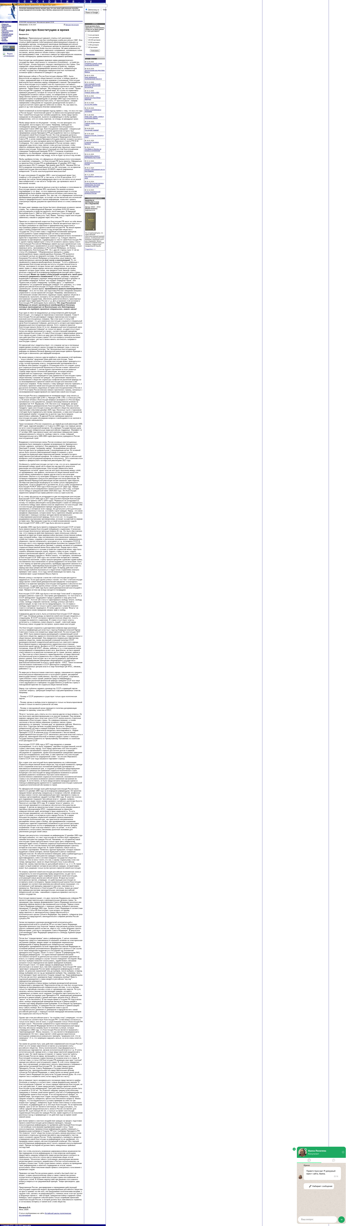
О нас (4, 39)
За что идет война (91, 104)
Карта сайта (27, 1225)
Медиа (4, 27)
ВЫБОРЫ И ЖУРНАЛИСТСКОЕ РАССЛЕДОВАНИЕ (92, 202)
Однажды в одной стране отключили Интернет (93, 64)
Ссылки (5, 37)
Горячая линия (7, 34)
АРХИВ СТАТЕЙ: (91, 59)
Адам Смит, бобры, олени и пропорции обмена (94, 117)
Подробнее (90, 249)
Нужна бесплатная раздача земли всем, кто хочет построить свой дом (94, 184)
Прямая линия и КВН (92, 92)
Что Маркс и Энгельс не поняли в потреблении (93, 149)
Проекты (5, 32)
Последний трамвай (92, 130)
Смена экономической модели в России (92, 192)
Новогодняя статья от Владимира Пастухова (92, 156)
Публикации (6, 35)
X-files (4, 29)
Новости (5, 24)
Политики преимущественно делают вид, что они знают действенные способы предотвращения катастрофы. (49, 9)
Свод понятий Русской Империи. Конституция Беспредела (92, 85)
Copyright (6, 1225)
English (5, 40)
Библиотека (6, 26)
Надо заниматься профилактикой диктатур (93, 78)
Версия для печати (72, 25)
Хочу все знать (7, 31)
